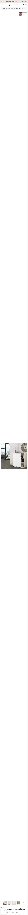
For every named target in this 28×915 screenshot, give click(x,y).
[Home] (14, 5)
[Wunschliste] (24, 5)
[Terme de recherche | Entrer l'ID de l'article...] (25, 8)
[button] (2, 5)
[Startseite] (1, 11)
